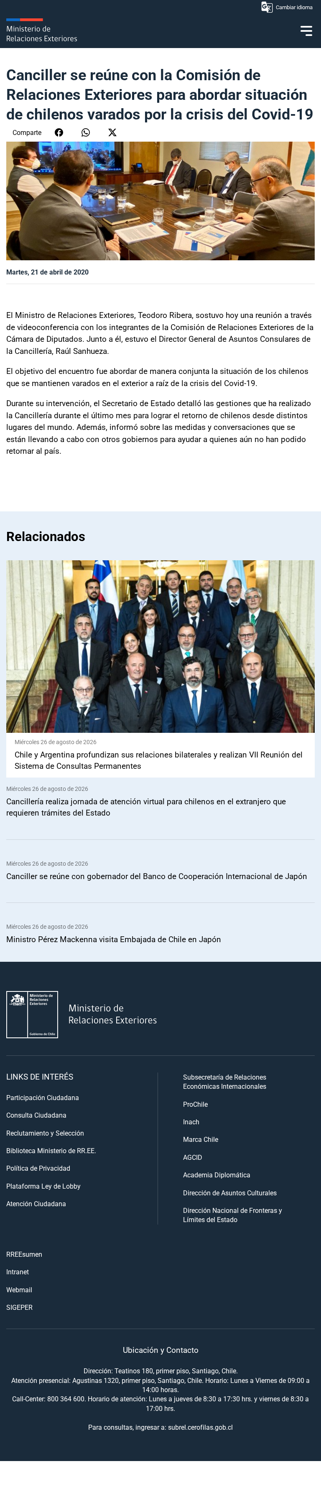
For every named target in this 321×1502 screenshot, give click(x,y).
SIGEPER (19, 1307)
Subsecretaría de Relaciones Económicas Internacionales (224, 1081)
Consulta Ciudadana (36, 1115)
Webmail (19, 1289)
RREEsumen (24, 1254)
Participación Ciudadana (42, 1097)
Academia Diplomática (216, 1174)
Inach (191, 1121)
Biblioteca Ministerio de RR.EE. (51, 1150)
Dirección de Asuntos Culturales (230, 1192)
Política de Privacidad (38, 1168)
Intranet (17, 1271)
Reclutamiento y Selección (45, 1132)
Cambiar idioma (294, 7)
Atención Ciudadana (36, 1203)
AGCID (192, 1157)
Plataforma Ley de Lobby (43, 1186)
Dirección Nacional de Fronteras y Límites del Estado (232, 1215)
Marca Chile (200, 1139)
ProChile (195, 1104)
